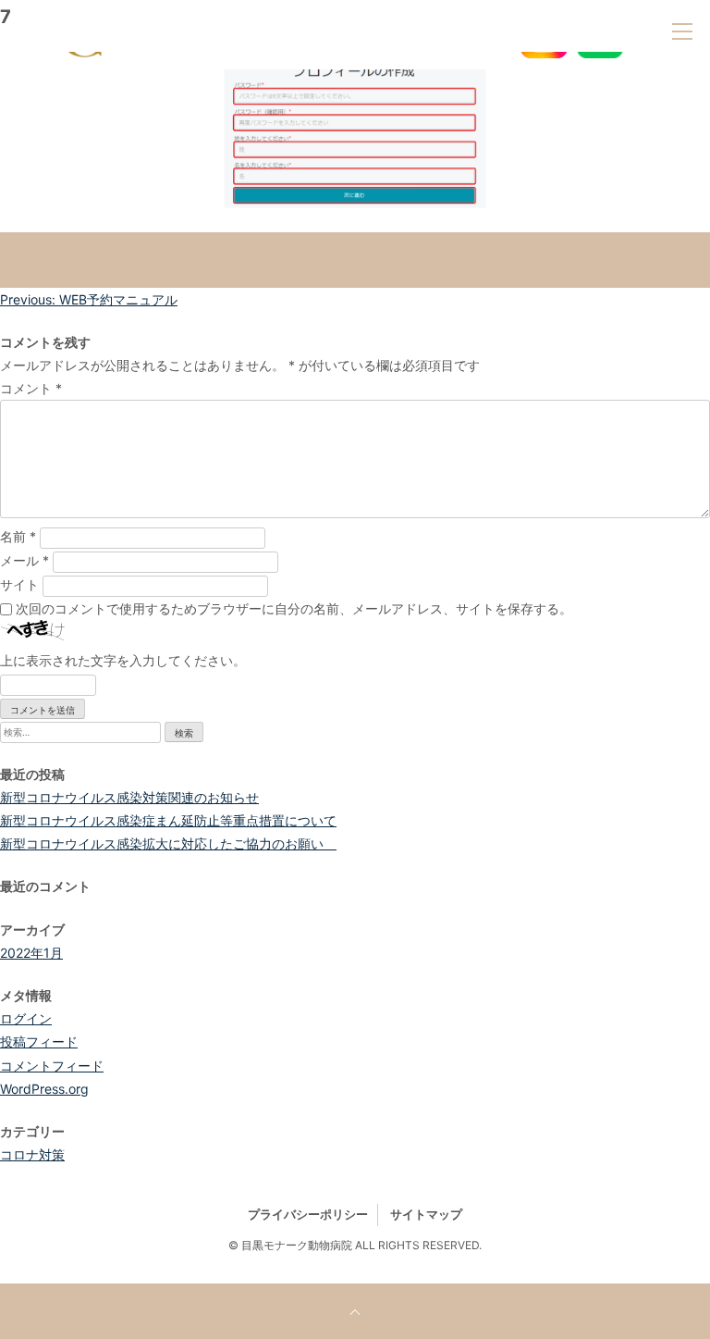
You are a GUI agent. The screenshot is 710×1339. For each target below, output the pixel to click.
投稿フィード (39, 1041)
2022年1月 (31, 953)
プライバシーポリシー (308, 1214)
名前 (18, 536)
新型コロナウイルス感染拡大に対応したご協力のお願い (168, 843)
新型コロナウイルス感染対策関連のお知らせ (129, 797)
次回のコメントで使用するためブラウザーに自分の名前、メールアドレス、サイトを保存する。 (294, 608)
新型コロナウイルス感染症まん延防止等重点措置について (168, 820)
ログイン (26, 1018)
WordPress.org (44, 1089)
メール (24, 560)
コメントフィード (52, 1065)
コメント (31, 388)
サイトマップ (426, 1214)
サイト (19, 584)
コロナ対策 (32, 1154)
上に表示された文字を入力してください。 (123, 660)
